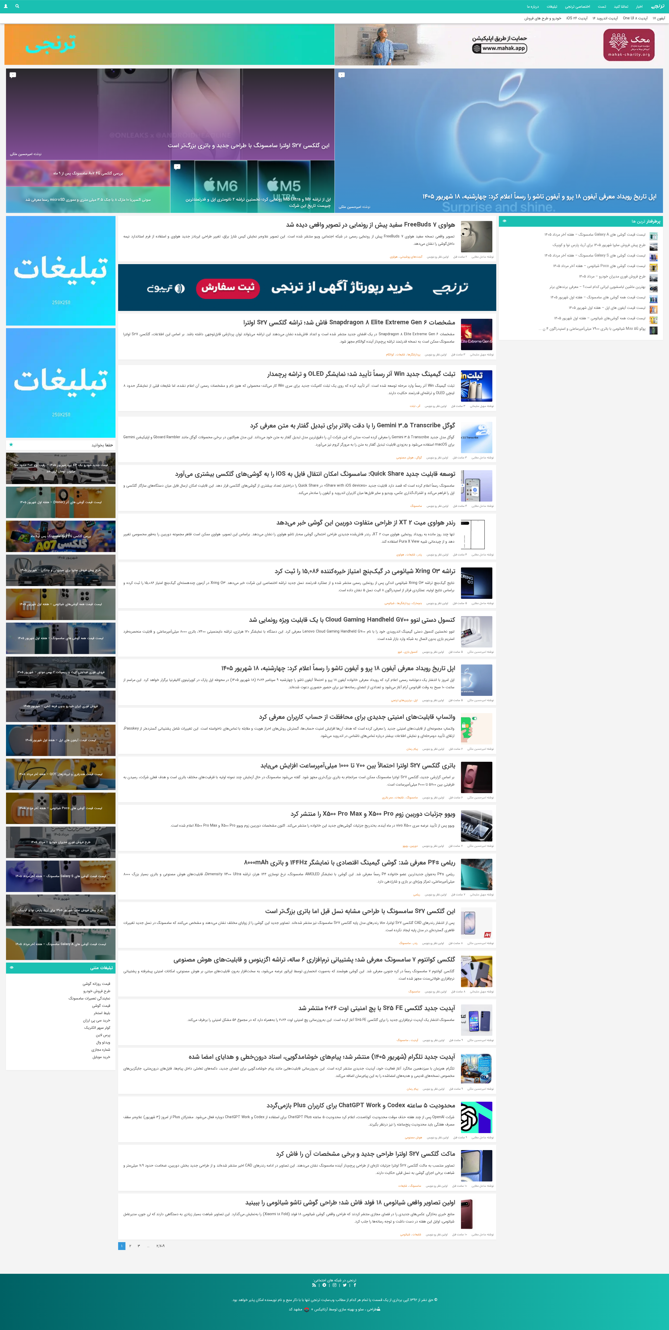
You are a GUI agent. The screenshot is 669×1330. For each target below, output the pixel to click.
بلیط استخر (102, 1013)
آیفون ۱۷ (659, 18)
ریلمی (416, 895)
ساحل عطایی (479, 257)
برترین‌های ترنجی (401, 700)
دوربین (414, 846)
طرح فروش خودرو (96, 991)
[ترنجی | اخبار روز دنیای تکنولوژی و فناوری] (658, 6)
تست (602, 6)
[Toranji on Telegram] (324, 1285)
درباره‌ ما (533, 6)
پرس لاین (103, 1035)
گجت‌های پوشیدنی (411, 257)
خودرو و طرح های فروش (542, 18)
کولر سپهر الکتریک (97, 1028)
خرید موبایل (101, 1057)
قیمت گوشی (101, 1006)
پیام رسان (412, 749)
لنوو (400, 652)
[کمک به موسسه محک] (500, 45)
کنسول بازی (411, 652)
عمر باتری (387, 797)
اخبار (639, 6)
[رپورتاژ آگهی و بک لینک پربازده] (307, 287)
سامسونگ (416, 506)
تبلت (412, 406)
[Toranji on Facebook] (355, 1285)
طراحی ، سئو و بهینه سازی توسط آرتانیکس (345, 1309)
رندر (420, 555)
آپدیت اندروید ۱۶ (605, 18)
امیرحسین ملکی (477, 652)
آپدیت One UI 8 (635, 18)
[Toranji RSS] (314, 1285)
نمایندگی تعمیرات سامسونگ (89, 998)
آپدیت (414, 1040)
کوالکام (390, 355)
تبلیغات (552, 6)
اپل (416, 700)
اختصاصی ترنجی (577, 6)
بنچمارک (417, 603)
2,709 (161, 1246)
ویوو (405, 846)
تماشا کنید (621, 6)
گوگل (419, 458)
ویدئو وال (103, 1042)
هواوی (394, 257)
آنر (419, 406)
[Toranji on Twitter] (344, 1285)
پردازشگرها (413, 355)
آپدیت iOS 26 (577, 18)
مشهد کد (295, 1309)
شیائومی (390, 603)
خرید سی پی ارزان (96, 1020)
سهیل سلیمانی (478, 355)
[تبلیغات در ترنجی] (169, 44)
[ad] (61, 271)
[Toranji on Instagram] (334, 1285)
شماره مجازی (100, 1050)
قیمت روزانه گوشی (96, 984)
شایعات (400, 355)
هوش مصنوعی (405, 458)
